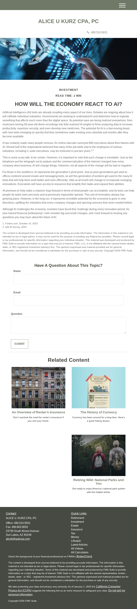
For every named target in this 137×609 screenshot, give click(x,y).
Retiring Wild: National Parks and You (98, 481)
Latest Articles (79, 544)
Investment (77, 521)
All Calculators (79, 552)
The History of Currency (98, 412)
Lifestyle (76, 540)
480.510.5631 (99, 32)
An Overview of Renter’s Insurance (38, 412)
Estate (75, 525)
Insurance (77, 529)
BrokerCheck (84, 556)
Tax (73, 533)
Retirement (77, 518)
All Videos (77, 548)
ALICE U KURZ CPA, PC (68, 21)
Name (17, 271)
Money (75, 537)
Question (16, 313)
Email (16, 292)
